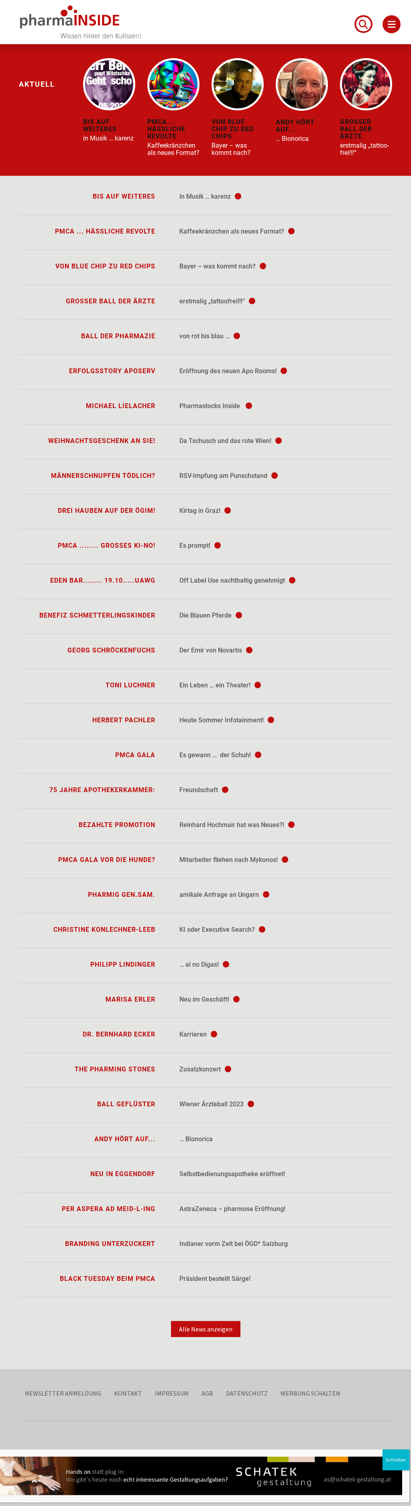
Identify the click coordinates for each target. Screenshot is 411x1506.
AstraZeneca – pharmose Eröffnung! (232, 1209)
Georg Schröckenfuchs (111, 650)
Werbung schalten (310, 1393)
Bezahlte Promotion (117, 825)
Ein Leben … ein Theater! (215, 685)
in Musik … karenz (205, 196)
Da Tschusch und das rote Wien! (226, 441)
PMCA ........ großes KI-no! (106, 545)
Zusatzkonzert (200, 1069)
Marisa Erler (130, 999)
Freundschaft (199, 790)
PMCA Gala (135, 755)
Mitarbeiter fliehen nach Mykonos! (229, 860)
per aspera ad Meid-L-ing (108, 1209)
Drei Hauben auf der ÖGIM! (106, 510)
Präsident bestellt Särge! (214, 1278)
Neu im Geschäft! (205, 999)
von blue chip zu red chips (105, 266)
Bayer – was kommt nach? (218, 266)
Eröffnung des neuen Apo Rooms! (228, 371)
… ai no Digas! (199, 964)
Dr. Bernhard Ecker (119, 1034)
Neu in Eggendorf (122, 1174)
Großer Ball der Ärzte (110, 301)
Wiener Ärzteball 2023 (212, 1104)
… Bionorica (196, 1139)
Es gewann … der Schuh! (215, 755)
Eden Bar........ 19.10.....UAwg (102, 580)
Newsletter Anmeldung (63, 1393)
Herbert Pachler (123, 720)
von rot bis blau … (205, 336)
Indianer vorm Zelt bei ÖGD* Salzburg (233, 1244)
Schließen (396, 1460)
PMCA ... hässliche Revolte (105, 231)
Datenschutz (247, 1393)
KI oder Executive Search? (217, 929)
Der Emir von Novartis (211, 650)
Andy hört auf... (124, 1139)
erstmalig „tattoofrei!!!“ (212, 301)
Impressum (172, 1393)
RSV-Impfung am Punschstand (224, 476)
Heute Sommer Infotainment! (222, 720)
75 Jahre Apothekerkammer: (102, 790)
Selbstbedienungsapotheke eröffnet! (232, 1174)
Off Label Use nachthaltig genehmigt (233, 580)
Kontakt (128, 1393)
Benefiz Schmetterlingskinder (97, 615)
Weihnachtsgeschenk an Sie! (101, 441)
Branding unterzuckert (110, 1244)
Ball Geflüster (126, 1104)
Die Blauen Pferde (206, 615)
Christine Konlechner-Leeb (104, 929)
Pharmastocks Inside (211, 406)
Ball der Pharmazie (118, 336)
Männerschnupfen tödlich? (103, 476)
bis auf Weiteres (124, 196)
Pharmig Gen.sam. (121, 894)
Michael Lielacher (120, 406)
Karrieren (193, 1034)
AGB (207, 1393)
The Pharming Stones (115, 1069)
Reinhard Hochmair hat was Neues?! (232, 825)
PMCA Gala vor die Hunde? (106, 860)
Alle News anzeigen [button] (205, 1329)
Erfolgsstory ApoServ (112, 371)
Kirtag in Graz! (200, 510)
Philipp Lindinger (122, 964)
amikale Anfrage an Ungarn (219, 894)
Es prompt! (195, 545)
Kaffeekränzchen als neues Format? (232, 231)
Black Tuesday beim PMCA (107, 1278)
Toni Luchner (130, 685)
